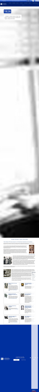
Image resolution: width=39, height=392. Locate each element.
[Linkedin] (33, 0)
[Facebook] (30, 358)
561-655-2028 (12, 0)
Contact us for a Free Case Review (20, 357)
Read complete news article (14, 298)
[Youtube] (33, 1)
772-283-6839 (18, 0)
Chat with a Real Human (34, 390)
